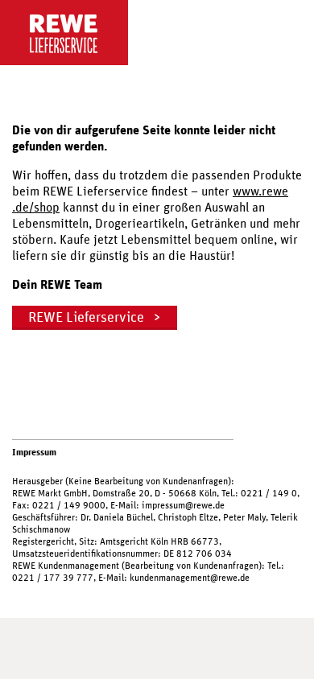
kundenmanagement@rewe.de (190, 577)
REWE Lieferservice (86, 318)
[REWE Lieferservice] (151, 32)
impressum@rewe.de (183, 505)
